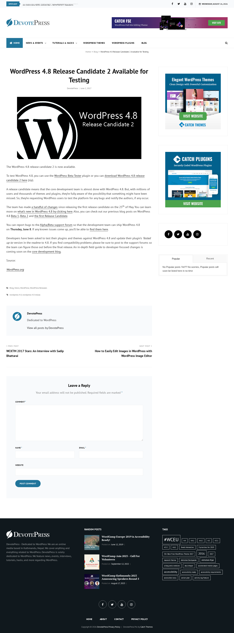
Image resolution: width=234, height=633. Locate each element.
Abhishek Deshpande (189, 560)
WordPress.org (15, 269)
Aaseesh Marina (170, 560)
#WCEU (171, 539)
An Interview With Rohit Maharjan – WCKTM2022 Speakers (50, 3)
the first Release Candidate (50, 216)
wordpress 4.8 (16, 294)
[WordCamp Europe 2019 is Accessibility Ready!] (91, 542)
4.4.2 (201, 540)
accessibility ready (189, 572)
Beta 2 (24, 216)
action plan (185, 578)
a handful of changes (45, 207)
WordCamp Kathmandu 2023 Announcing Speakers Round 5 (120, 577)
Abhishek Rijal (208, 560)
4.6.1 (174, 547)
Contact (119, 619)
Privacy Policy (139, 619)
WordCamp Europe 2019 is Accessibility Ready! (125, 538)
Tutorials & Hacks (63, 43)
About (103, 619)
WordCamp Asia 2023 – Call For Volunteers (121, 557)
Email (82, 447)
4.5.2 (166, 547)
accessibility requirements (211, 572)
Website (19, 465)
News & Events (34, 43)
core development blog (46, 251)
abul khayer (189, 566)
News (16, 288)
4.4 (185, 540)
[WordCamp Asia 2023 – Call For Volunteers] (91, 561)
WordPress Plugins (123, 43)
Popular (176, 258)
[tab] (176, 259)
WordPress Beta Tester (67, 175)
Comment (20, 401)
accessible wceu (170, 578)
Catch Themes (146, 627)
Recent (210, 258)
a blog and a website (172, 566)
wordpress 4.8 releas (31, 294)
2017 (211, 554)
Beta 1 (15, 216)
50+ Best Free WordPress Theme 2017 (178, 554)
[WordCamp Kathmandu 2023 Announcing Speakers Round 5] (91, 581)
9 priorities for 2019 (206, 547)
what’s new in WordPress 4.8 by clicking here (45, 211)
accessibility (170, 571)
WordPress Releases (38, 288)
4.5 (209, 540)
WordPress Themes (94, 43)
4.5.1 (216, 540)
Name (18, 447)
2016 (201, 553)
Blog (144, 43)
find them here (99, 229)
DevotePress (72, 88)
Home (17, 43)
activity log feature (202, 578)
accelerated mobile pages (208, 566)
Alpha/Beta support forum (56, 225)
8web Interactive (187, 547)
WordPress (24, 288)
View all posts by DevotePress (45, 328)
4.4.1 (192, 540)
